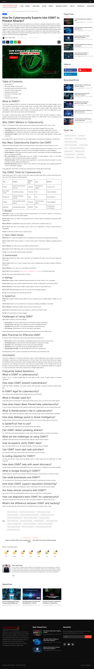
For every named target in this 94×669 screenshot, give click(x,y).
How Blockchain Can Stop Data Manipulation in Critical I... (31, 602)
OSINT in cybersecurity (12, 512)
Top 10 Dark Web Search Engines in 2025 (83, 19)
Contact (4, 1)
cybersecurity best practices (71, 141)
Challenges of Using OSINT (11, 92)
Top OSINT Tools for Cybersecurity (13, 90)
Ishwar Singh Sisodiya (17, 565)
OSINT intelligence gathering (13, 526)
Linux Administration (69, 157)
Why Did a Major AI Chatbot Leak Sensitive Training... (82, 85)
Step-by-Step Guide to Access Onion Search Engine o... (82, 36)
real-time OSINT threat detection (45, 523)
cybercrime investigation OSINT (14, 523)
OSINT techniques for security (43, 512)
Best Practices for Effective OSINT (13, 94)
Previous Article (27, 537)
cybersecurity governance (80, 138)
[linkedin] (72, 644)
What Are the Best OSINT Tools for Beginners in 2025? (18, 541)
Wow (55, 556)
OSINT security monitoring (26, 520)
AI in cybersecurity (83, 145)
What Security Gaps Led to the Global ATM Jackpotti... (82, 94)
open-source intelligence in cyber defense (30, 515)
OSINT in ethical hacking (12, 520)
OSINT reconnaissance (39, 520)
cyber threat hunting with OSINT (14, 518)
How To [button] (72, 6)
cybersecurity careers (79, 151)
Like (6, 556)
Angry (38, 556)
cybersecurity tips (68, 151)
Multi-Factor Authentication (71, 145)
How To (8, 11)
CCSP (66, 148)
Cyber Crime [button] (35, 6)
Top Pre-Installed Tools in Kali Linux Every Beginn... (83, 45)
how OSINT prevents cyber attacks (27, 512)
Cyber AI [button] (50, 6)
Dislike (14, 556)
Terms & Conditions (86, 665)
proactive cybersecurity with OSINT (43, 526)
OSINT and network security (30, 523)
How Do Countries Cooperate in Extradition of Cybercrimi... (52, 602)
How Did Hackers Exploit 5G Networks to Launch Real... (81, 102)
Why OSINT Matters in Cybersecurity (14, 86)
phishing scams (80, 154)
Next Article (36, 537)
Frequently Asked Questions (11, 97)
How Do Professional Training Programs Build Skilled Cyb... (10, 602)
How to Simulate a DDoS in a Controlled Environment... (81, 53)
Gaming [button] (27, 6)
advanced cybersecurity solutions (77, 148)
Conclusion (7, 96)
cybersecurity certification (70, 135)
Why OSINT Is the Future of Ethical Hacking (44, 540)
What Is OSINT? (9, 84)
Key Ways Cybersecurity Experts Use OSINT (16, 88)
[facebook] (64, 644)
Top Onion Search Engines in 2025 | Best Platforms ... (83, 28)
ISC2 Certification (68, 138)
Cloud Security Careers (70, 154)
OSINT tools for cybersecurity (47, 515)
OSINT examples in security (13, 529)
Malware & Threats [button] (61, 6)
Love (22, 556)
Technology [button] (80, 6)
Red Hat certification (81, 157)
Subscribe (88, 636)
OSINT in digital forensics (51, 520)
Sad (47, 556)
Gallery (44, 6)
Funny (30, 556)
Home (21, 6)
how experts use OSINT (44, 518)
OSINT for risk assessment (27, 526)
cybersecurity (82, 135)
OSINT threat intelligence (12, 515)
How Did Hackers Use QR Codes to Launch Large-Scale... (83, 119)
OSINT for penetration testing (30, 518)
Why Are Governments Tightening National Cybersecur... (83, 111)
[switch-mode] (90, 1)
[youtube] (68, 644)
